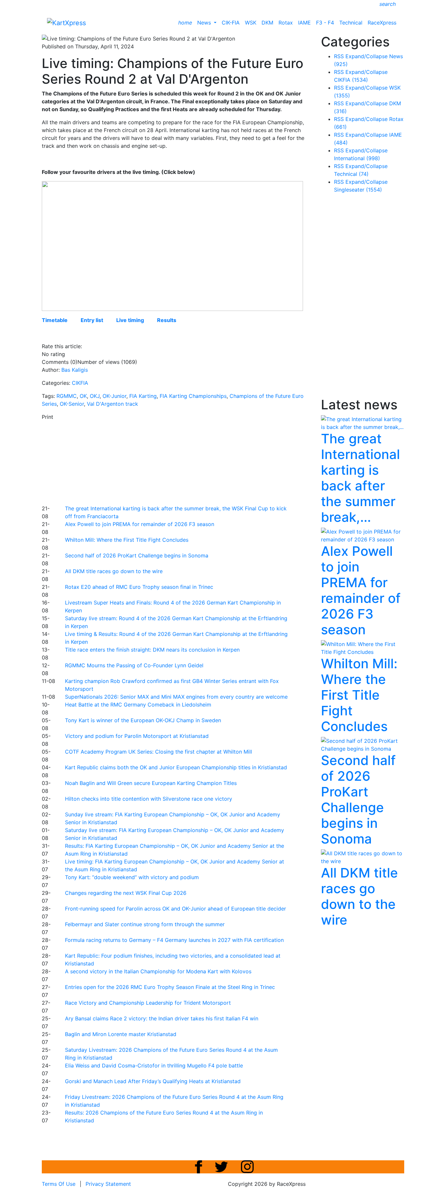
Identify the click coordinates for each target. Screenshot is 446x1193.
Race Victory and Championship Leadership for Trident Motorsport (148, 1002)
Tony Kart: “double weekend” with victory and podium (132, 877)
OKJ (95, 396)
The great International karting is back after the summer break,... (360, 478)
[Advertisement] (200, 462)
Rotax (286, 22)
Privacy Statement (108, 1184)
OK (83, 396)
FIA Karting (143, 396)
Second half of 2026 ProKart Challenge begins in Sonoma (136, 555)
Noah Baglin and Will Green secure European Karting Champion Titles (151, 783)
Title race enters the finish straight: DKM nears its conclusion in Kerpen (152, 649)
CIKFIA (80, 383)
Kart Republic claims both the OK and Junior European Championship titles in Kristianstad (176, 767)
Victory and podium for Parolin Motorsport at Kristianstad (137, 736)
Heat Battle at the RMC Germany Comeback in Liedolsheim (138, 704)
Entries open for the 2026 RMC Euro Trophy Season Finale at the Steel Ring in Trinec (170, 987)
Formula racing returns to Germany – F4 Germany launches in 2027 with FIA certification (174, 940)
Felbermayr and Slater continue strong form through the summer (145, 924)
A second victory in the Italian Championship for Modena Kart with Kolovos (158, 971)
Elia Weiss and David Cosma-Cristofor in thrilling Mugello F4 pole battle (154, 1065)
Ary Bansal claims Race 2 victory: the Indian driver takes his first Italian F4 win (161, 1018)
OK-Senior (72, 404)
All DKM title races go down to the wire (114, 571)
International (357, 158)
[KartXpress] (66, 22)
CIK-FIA (231, 22)
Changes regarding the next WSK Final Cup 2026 (125, 893)
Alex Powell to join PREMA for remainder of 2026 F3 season (139, 524)
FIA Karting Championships (193, 396)
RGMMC (66, 396)
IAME (304, 22)
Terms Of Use (58, 1184)
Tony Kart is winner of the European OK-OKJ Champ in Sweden (143, 720)
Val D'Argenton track (112, 404)
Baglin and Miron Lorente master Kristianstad (120, 1034)
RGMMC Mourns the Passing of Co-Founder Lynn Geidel (134, 665)
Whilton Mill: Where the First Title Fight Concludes (126, 540)
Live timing (130, 320)
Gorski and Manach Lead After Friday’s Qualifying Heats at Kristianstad (153, 1081)
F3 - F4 (325, 22)
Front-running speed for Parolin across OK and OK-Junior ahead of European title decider (175, 908)
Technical (350, 22)
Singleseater (358, 189)
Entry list (92, 320)
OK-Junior (114, 396)
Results (166, 320)
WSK (250, 22)
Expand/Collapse (366, 56)
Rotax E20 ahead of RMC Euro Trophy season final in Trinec (139, 587)
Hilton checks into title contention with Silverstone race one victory (148, 798)
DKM (267, 22)
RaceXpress (382, 22)
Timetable (55, 320)
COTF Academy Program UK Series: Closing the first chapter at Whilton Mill (158, 751)
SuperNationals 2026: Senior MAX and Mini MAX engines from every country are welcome (176, 696)
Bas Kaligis (74, 369)
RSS (339, 56)
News (205, 22)
